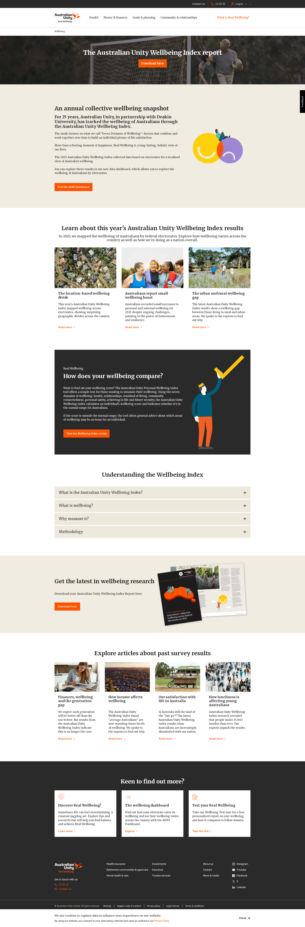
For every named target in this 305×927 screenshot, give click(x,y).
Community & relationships (178, 17)
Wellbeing (60, 31)
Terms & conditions (194, 906)
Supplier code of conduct (129, 906)
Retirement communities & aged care (127, 869)
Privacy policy (153, 906)
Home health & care (117, 875)
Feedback (302, 101)
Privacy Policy (161, 920)
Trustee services (161, 875)
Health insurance (116, 864)
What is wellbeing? (76, 505)
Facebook (242, 875)
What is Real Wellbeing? (233, 17)
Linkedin (241, 887)
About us (208, 864)
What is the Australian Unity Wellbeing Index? (100, 492)
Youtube (241, 869)
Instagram (242, 864)
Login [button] (239, 3)
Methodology (71, 532)
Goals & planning (144, 17)
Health (93, 17)
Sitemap (107, 906)
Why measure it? (74, 519)
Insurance (157, 869)
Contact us (65, 889)
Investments (159, 864)
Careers (207, 869)
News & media (211, 875)
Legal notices (172, 906)
